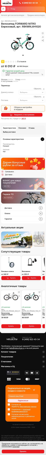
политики (15, 447)
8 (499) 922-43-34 (30, 3)
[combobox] (32, 92)
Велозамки (26, 271)
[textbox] (24, 92)
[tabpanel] (23, 42)
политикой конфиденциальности (21, 410)
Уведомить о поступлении (24, 115)
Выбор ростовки (9, 132)
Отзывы (31, 128)
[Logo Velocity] (7, 3)
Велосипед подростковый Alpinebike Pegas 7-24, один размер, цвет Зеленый (30, 313)
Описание (22, 128)
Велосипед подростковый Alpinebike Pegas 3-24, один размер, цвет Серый (10, 313)
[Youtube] (32, 373)
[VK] (27, 373)
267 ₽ (24, 119)
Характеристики (9, 128)
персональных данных (28, 407)
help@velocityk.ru (16, 348)
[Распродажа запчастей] (16, 240)
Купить (13, 278)
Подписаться (23, 401)
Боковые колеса (7, 271)
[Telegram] (37, 373)
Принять (23, 451)
